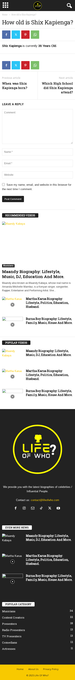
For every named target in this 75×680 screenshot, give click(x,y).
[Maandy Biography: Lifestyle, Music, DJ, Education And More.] (37, 244)
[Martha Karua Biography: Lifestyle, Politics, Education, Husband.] (12, 304)
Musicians (8, 265)
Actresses (8, 649)
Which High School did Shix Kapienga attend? (57, 87)
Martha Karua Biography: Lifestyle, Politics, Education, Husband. (47, 303)
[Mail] (33, 508)
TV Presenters (11, 636)
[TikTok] (42, 508)
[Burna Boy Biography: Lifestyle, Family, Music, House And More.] (12, 324)
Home (5, 14)
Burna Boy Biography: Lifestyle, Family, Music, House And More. (49, 321)
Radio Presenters (13, 630)
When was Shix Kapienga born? (14, 85)
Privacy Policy (51, 669)
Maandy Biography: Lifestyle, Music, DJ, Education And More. (33, 274)
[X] (16, 34)
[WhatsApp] (35, 34)
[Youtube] (59, 508)
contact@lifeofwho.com (45, 500)
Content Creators (13, 617)
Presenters (9, 624)
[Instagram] (25, 508)
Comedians (9, 642)
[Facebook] (6, 34)
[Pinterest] (25, 34)
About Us (33, 669)
